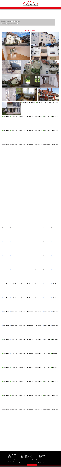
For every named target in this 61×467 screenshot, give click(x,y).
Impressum (40, 456)
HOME (18, 8)
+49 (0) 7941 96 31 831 (28, 455)
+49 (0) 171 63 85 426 (28, 456)
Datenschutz (40, 457)
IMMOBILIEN (28, 8)
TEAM (22, 8)
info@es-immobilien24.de (42, 455)
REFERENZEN (35, 8)
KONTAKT (42, 8)
